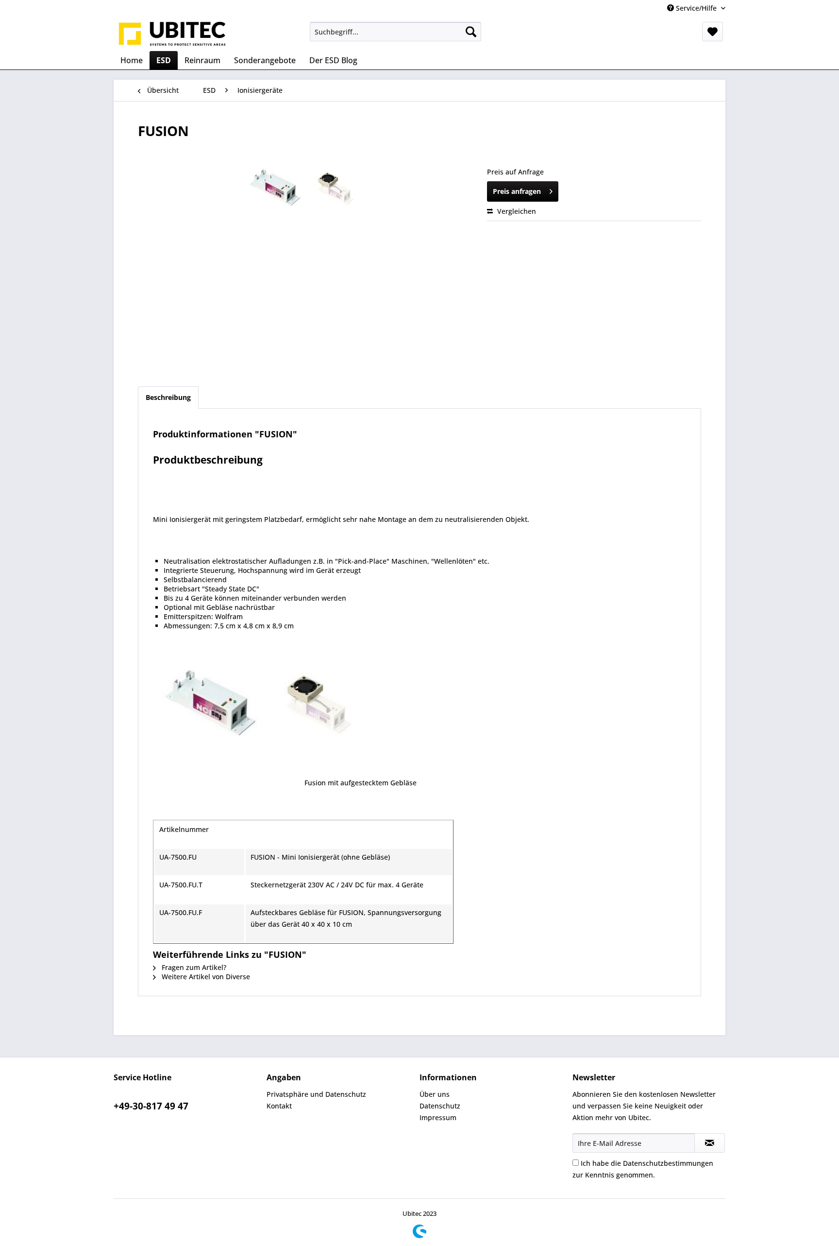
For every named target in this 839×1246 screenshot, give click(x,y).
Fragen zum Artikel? (193, 967)
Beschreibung (168, 397)
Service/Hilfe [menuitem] (696, 8)
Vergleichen (515, 211)
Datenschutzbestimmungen (668, 1163)
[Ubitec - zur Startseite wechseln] (172, 34)
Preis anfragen (517, 191)
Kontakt (279, 1105)
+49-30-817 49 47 (151, 1106)
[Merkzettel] (712, 31)
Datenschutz (440, 1105)
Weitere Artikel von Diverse (205, 976)
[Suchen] (471, 31)
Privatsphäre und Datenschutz (316, 1094)
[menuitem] (395, 31)
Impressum (438, 1117)
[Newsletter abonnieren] (709, 1143)
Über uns (435, 1094)
